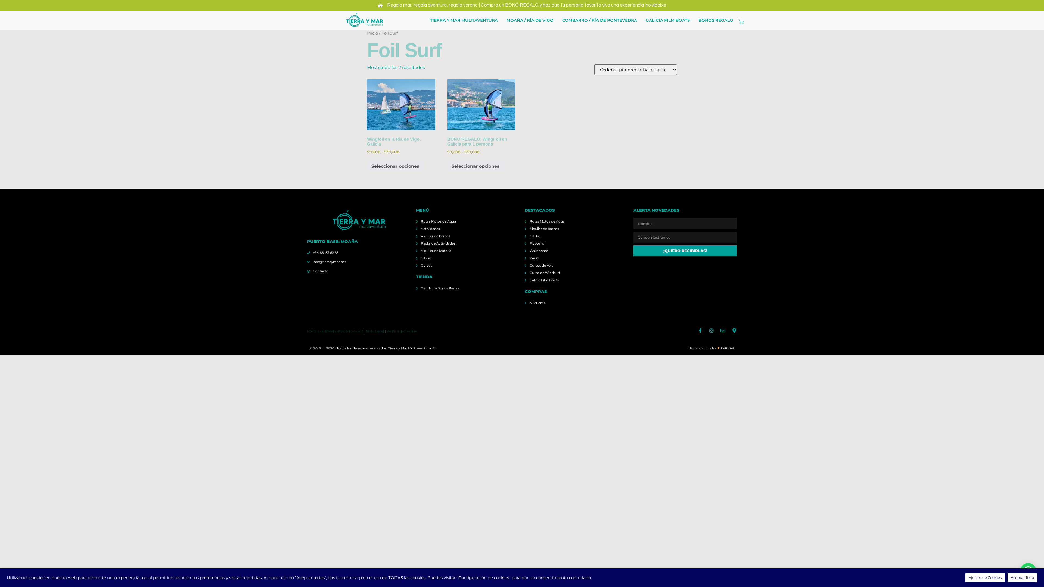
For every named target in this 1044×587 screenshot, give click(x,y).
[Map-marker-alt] (734, 330)
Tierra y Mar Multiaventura (464, 20)
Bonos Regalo (715, 20)
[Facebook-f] (700, 330)
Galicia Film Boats (668, 20)
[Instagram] (711, 330)
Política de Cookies (402, 331)
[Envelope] (722, 330)
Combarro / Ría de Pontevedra (599, 20)
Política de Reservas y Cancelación (335, 331)
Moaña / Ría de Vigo (530, 20)
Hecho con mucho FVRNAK (711, 348)
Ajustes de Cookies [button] (985, 577)
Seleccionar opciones (395, 166)
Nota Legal (375, 331)
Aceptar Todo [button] (1022, 577)
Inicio (372, 33)
